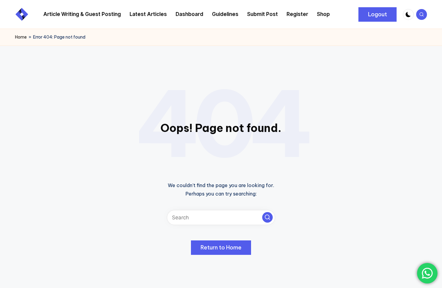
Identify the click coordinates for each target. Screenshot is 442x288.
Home (21, 37)
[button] (377, 14)
